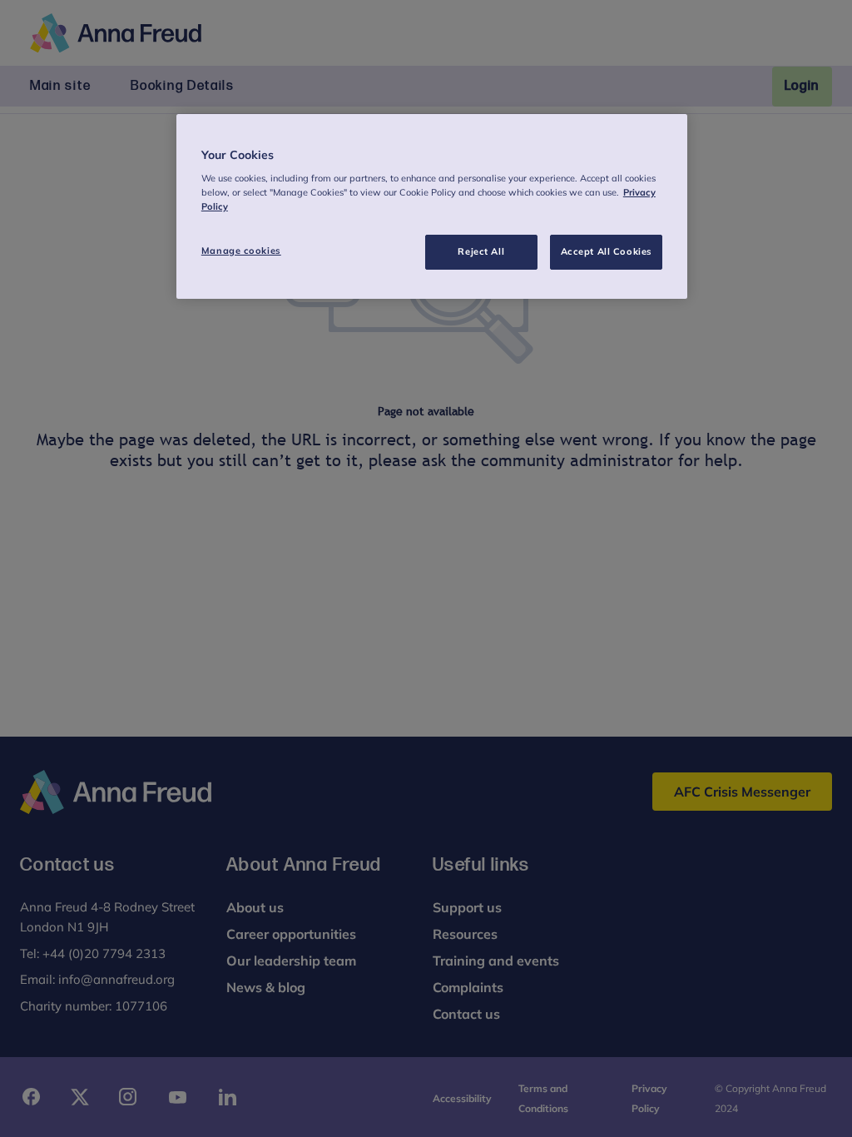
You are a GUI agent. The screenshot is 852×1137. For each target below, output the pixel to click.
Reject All (481, 251)
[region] (431, 207)
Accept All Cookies (606, 251)
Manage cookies (241, 250)
